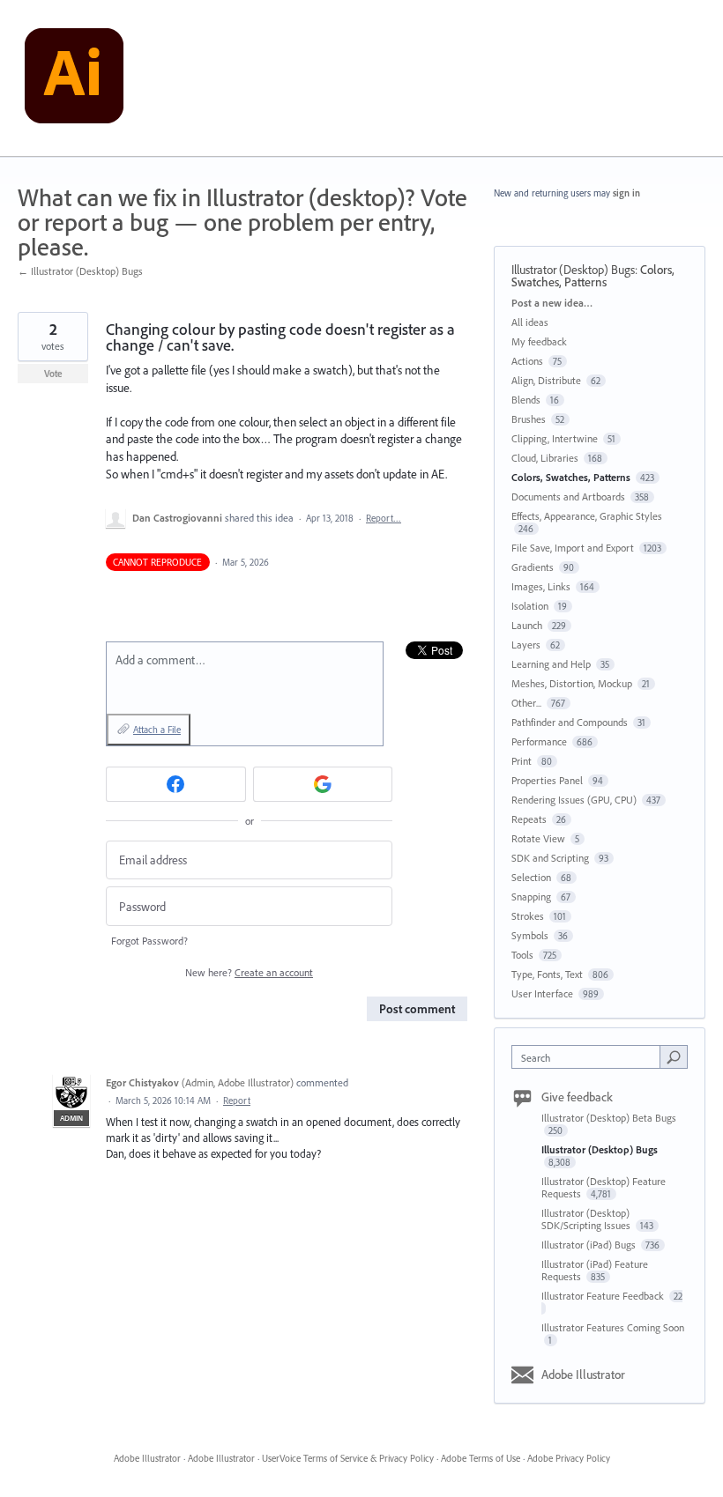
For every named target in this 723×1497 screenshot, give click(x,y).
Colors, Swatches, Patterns (593, 276)
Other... (526, 702)
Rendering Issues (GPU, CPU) (574, 799)
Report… (383, 518)
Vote (53, 373)
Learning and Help (551, 664)
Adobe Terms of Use (480, 1458)
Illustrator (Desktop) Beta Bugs (608, 1117)
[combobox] (590, 1056)
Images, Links (540, 586)
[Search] (674, 1056)
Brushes (528, 419)
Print (521, 760)
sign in (626, 193)
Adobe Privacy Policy (568, 1458)
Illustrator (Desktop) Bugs (573, 270)
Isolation (529, 605)
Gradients (532, 567)
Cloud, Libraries (544, 457)
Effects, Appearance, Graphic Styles (586, 515)
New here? (249, 972)
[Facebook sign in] (176, 784)
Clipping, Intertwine (554, 438)
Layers (525, 644)
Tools (522, 954)
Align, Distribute (546, 380)
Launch (526, 625)
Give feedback (577, 1097)
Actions (527, 360)
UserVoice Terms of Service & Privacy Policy (348, 1458)
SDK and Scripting (550, 857)
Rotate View (538, 838)
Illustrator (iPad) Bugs (589, 1244)
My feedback (539, 341)
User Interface (542, 993)
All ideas (529, 322)
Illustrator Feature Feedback (604, 1295)
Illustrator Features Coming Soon (612, 1327)
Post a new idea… (552, 302)
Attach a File (157, 729)
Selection (531, 877)
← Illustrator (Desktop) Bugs (80, 271)
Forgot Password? (149, 940)
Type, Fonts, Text (547, 974)
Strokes (527, 916)
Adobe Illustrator (583, 1374)
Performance (539, 741)
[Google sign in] (323, 784)
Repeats (529, 819)
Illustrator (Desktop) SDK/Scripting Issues (587, 1219)
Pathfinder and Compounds (569, 722)
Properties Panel (547, 780)
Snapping (531, 896)
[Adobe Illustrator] (74, 78)
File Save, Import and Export (572, 547)
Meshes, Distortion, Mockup (571, 683)
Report (236, 1100)
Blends (525, 399)
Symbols (529, 935)
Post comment (417, 1009)
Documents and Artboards (568, 496)
